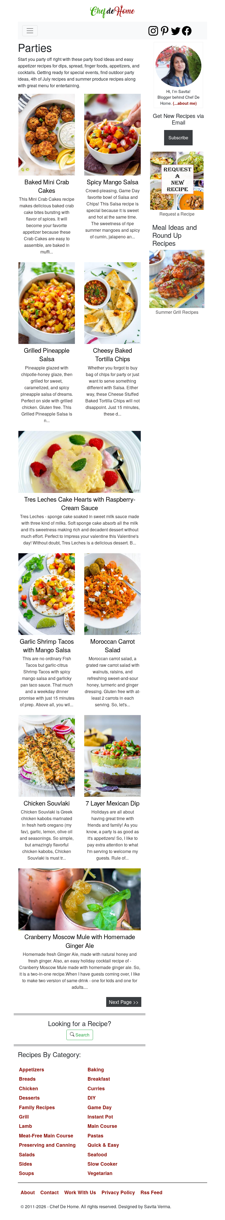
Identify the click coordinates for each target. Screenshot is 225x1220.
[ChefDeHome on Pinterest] (164, 31)
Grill (24, 1116)
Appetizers (31, 1069)
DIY (92, 1097)
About (28, 1192)
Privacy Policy (118, 1192)
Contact (49, 1192)
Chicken (28, 1088)
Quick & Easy (103, 1144)
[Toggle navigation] (30, 30)
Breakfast (99, 1078)
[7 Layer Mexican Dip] (112, 755)
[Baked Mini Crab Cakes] (46, 134)
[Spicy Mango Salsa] (112, 134)
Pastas (95, 1135)
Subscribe (178, 137)
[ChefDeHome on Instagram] (153, 31)
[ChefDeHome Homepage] (112, 11)
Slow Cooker (102, 1163)
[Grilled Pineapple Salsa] (46, 302)
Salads (27, 1154)
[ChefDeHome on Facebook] (187, 31)
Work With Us (80, 1192)
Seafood (97, 1154)
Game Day (100, 1107)
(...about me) (185, 103)
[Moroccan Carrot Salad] (112, 593)
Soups (26, 1173)
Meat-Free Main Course (46, 1135)
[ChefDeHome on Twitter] (176, 31)
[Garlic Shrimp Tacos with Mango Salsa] (46, 593)
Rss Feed (151, 1192)
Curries (96, 1088)
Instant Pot (100, 1116)
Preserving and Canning (47, 1144)
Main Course (102, 1125)
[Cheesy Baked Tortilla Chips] (112, 302)
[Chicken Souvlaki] (46, 755)
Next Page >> (124, 1001)
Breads (27, 1078)
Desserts (29, 1097)
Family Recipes (37, 1107)
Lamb (25, 1125)
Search (81, 1035)
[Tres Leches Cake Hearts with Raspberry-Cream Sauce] (79, 461)
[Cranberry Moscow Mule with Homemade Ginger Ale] (79, 899)
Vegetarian (100, 1173)
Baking (96, 1069)
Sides (25, 1163)
